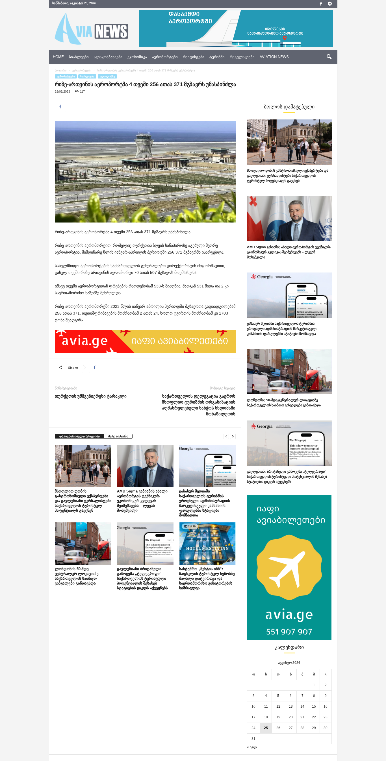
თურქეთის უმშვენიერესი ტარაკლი (91, 396)
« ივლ (252, 747)
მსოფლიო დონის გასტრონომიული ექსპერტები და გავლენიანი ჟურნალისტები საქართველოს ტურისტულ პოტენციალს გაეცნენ (83, 501)
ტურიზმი (217, 57)
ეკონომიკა (137, 57)
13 (291, 706)
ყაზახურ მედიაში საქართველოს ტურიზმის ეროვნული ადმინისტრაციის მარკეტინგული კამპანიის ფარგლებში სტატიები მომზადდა (282, 329)
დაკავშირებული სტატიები (79, 436)
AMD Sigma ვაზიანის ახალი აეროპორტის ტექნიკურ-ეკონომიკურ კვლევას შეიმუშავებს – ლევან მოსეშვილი (142, 501)
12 (278, 706)
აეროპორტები (165, 57)
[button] (329, 57)
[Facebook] (321, 4)
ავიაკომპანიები (108, 57)
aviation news (274, 57)
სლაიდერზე (107, 76)
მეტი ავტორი (118, 436)
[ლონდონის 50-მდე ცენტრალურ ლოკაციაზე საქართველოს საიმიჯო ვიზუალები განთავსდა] (83, 543)
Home (58, 57)
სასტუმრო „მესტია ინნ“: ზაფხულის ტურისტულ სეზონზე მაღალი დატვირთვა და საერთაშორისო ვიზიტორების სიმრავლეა (207, 578)
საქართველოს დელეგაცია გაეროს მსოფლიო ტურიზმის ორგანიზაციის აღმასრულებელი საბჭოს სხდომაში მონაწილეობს (198, 405)
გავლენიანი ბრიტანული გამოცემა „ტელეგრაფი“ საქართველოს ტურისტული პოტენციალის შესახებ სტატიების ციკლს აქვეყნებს (142, 578)
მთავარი (60, 70)
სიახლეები (79, 57)
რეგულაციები (242, 57)
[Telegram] (329, 4)
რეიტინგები (193, 57)
